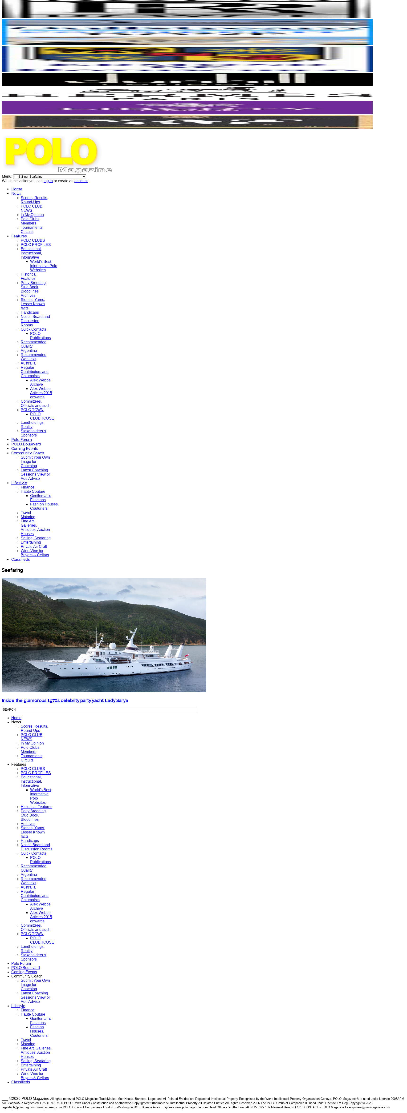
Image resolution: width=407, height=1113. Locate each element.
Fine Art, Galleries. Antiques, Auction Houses (35, 527)
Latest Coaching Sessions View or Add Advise (35, 474)
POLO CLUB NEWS (31, 208)
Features (19, 236)
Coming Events (24, 448)
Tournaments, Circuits (32, 229)
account (81, 181)
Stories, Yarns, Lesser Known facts (33, 304)
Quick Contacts (33, 329)
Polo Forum (21, 439)
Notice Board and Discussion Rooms (35, 321)
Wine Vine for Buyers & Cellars (35, 553)
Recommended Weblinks (33, 357)
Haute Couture (33, 491)
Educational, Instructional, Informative (31, 253)
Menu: (7, 176)
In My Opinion (32, 215)
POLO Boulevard (26, 444)
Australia (28, 363)
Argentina (29, 350)
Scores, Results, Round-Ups (34, 200)
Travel (26, 513)
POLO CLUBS (33, 240)
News (16, 193)
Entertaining (31, 542)
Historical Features (29, 276)
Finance (27, 487)
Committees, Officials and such (35, 403)
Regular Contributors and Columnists (35, 371)
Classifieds (20, 559)
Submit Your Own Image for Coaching (35, 461)
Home (16, 189)
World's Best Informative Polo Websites (43, 266)
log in (48, 181)
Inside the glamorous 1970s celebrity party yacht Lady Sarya (65, 700)
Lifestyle (19, 483)
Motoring (28, 517)
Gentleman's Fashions (40, 498)
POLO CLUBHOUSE (42, 416)
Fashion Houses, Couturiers (44, 506)
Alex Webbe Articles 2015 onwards (41, 393)
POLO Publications (40, 336)
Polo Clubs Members (30, 221)
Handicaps (30, 312)
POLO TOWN (32, 410)
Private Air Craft (34, 546)
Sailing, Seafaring (36, 538)
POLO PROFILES (36, 245)
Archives (28, 295)
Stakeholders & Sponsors (33, 433)
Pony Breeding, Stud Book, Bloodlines (34, 287)
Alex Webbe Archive (40, 382)
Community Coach (27, 453)
